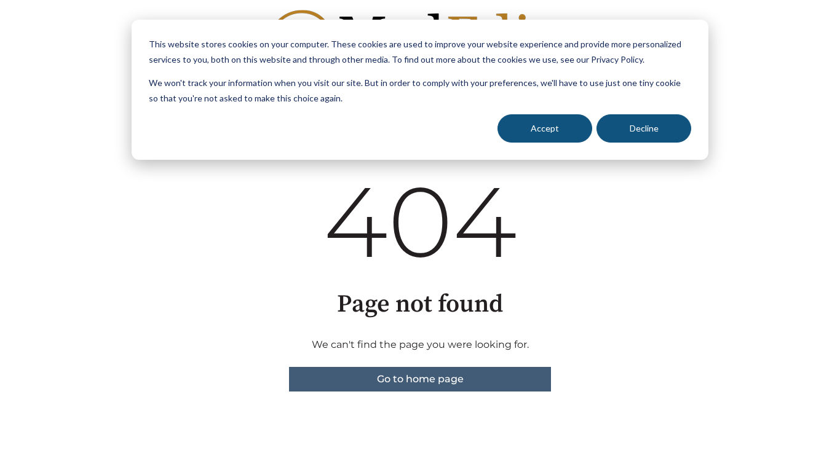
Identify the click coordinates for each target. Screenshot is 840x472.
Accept (545, 128)
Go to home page (420, 379)
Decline (644, 128)
